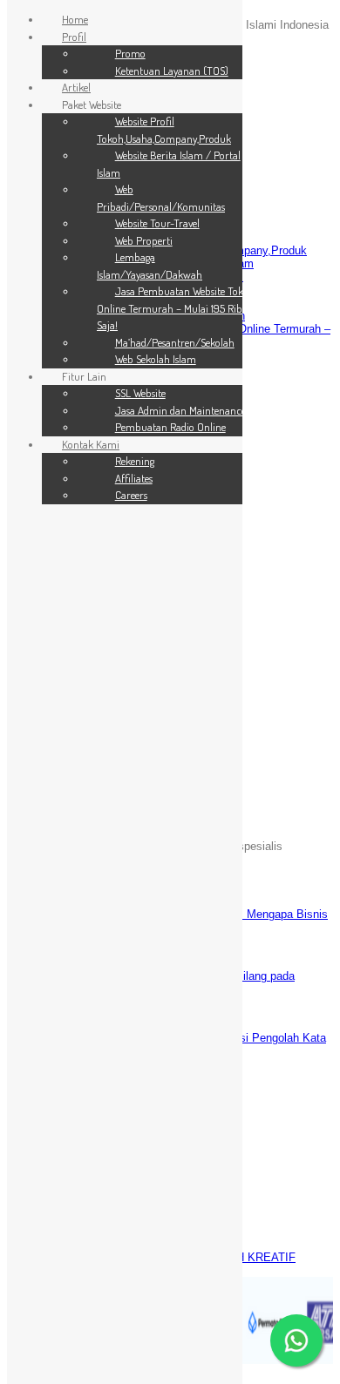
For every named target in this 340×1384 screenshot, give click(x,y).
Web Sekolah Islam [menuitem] (155, 359)
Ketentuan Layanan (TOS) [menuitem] (171, 71)
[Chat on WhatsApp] (296, 1340)
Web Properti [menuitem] (144, 240)
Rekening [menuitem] (134, 461)
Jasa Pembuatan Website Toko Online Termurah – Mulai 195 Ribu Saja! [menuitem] (172, 308)
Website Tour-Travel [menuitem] (157, 223)
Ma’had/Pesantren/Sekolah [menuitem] (175, 342)
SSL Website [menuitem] (140, 393)
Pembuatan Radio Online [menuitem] (170, 427)
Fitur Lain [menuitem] (84, 376)
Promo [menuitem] (130, 53)
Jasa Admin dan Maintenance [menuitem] (180, 410)
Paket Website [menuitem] (91, 104)
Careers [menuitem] (131, 495)
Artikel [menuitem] (76, 87)
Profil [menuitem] (74, 37)
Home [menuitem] (75, 19)
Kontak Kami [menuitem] (90, 444)
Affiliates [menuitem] (134, 478)
